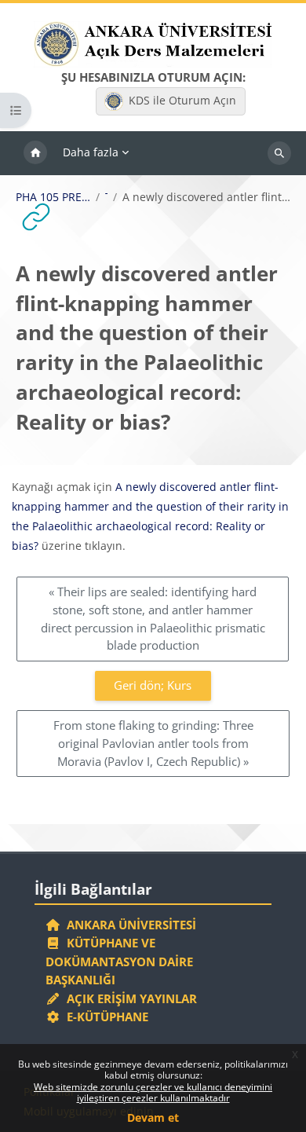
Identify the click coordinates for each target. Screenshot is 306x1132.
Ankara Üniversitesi (128, 924)
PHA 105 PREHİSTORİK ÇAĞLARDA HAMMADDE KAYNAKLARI (53, 197)
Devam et (153, 1117)
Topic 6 (106, 197)
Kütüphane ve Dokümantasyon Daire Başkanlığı (119, 961)
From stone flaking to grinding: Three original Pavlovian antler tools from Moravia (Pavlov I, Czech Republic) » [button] (153, 742)
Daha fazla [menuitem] (90, 152)
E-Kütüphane (104, 1016)
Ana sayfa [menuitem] (35, 153)
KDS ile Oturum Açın (182, 100)
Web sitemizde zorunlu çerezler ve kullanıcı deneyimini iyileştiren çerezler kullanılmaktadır (153, 1092)
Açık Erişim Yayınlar (130, 998)
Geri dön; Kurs (152, 685)
